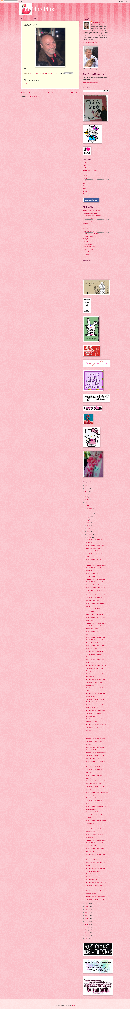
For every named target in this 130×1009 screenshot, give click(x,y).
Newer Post (25, 92)
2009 (86, 933)
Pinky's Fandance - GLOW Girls (94, 705)
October (89, 511)
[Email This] (64, 73)
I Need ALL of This (91, 722)
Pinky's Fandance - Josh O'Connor (95, 848)
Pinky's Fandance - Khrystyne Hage (95, 761)
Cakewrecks (86, 252)
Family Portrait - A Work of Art (94, 614)
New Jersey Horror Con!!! (93, 548)
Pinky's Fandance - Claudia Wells (95, 733)
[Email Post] (61, 73)
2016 (86, 912)
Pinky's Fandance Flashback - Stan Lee (96, 891)
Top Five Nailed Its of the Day (94, 727)
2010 (86, 930)
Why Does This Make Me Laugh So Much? (95, 591)
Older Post (75, 92)
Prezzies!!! (89, 744)
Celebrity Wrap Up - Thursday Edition (96, 595)
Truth (87, 736)
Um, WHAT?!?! (90, 634)
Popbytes (85, 228)
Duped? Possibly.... (91, 662)
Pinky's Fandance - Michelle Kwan (95, 645)
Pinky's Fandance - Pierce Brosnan (95, 660)
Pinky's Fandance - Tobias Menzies (95, 862)
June (88, 522)
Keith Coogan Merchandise (90, 170)
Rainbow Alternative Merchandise (92, 215)
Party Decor (89, 764)
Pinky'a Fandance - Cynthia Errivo (95, 834)
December (90, 505)
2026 (86, 485)
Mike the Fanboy (87, 221)
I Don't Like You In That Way (91, 234)
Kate (84, 165)
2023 (86, 494)
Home (50, 92)
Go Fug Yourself (87, 239)
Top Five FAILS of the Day (93, 612)
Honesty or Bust (90, 831)
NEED (88, 606)
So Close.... (89, 789)
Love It (88, 865)
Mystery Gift (89, 837)
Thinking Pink (37, 9)
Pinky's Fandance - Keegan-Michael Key (97, 792)
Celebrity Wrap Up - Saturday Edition (96, 565)
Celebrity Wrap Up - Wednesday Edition (97, 609)
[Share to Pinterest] (72, 73)
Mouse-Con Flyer (91, 730)
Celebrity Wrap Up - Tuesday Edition (96, 623)
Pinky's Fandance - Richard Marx (95, 603)
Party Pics (89, 772)
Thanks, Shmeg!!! (91, 556)
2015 (86, 915)
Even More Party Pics (92, 702)
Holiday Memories (91, 893)
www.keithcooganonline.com (90, 83)
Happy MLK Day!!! (91, 696)
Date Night (89, 571)
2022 (86, 497)
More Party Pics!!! (91, 750)
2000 (86, 938)
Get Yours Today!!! (91, 676)
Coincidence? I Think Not (93, 629)
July (88, 520)
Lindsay (85, 176)
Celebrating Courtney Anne (93, 585)
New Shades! (89, 620)
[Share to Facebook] (70, 73)
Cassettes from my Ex (89, 249)
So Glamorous (90, 685)
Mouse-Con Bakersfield (92, 600)
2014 (86, 918)
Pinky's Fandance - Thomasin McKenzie (96, 806)
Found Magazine (87, 244)
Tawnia (85, 191)
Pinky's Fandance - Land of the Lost (95, 719)
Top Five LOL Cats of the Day (94, 539)
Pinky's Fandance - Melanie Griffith (95, 617)
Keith (84, 168)
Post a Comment (30, 84)
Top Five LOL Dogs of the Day (94, 568)
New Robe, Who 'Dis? (92, 888)
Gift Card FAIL (90, 851)
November (90, 508)
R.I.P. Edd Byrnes (91, 809)
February (89, 534)
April (88, 528)
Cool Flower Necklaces (89, 246)
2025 (86, 488)
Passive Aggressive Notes (90, 231)
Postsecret (85, 223)
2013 (86, 921)
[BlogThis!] (66, 73)
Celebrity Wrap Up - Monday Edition (96, 724)
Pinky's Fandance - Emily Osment (95, 545)
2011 (86, 927)
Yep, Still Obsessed (91, 576)
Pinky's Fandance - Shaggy (93, 631)
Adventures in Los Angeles (90, 213)
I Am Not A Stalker (88, 218)
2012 (86, 924)
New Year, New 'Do (91, 879)
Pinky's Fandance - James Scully (94, 688)
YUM (87, 691)
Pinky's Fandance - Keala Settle (94, 573)
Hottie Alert (89, 874)
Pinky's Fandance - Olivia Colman (95, 877)
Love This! (89, 657)
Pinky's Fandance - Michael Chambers (96, 559)
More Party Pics (90, 716)
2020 (86, 503)
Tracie (84, 194)
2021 (86, 500)
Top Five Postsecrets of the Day (94, 554)
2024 (86, 491)
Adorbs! (88, 817)
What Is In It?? (90, 562)
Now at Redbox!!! (91, 542)
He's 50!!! (89, 778)
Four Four (86, 241)
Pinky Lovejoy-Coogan (99, 22)
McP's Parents (86, 181)
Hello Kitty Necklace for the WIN (95, 648)
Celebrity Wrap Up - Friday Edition (95, 579)
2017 (86, 909)
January (89, 537)
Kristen (85, 173)
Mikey (85, 183)
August (89, 517)
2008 (86, 936)
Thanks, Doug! (90, 795)
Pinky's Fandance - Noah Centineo (95, 775)
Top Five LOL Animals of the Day (95, 582)
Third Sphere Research (89, 226)
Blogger (73, 1005)
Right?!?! (88, 803)
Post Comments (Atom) (34, 96)
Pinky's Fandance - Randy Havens (95, 747)
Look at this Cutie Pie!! (92, 860)
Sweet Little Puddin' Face (93, 643)
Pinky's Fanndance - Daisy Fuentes (95, 587)
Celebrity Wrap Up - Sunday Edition (96, 551)
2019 (86, 904)
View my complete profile (90, 42)
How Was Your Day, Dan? (90, 236)
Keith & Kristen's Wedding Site (91, 210)
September (90, 514)
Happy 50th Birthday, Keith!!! (94, 784)
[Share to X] (68, 73)
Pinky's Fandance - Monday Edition (95, 637)
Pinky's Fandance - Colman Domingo (96, 820)
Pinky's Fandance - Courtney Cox (95, 674)
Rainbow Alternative (88, 186)
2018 (86, 906)
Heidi (84, 163)
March (89, 531)
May (88, 525)
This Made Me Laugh (91, 823)
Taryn (84, 188)
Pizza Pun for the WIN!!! (93, 707)
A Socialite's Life (87, 254)
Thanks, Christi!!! (91, 846)
